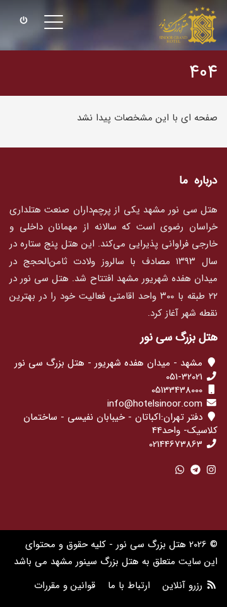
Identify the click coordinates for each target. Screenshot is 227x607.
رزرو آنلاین (182, 585)
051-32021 (184, 376)
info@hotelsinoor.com (154, 404)
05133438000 (176, 390)
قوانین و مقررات (64, 585)
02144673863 (175, 444)
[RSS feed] (212, 585)
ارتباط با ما (129, 585)
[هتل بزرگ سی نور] (188, 25)
